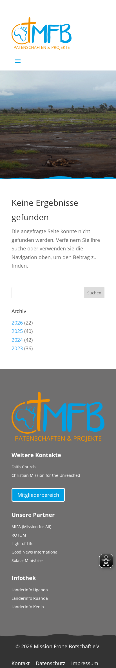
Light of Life (23, 544)
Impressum (84, 664)
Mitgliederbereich (38, 494)
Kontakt (21, 664)
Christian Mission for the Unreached (46, 475)
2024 (17, 339)
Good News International (35, 552)
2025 (17, 331)
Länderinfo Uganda (30, 590)
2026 (17, 322)
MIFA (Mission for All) (31, 527)
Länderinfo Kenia (28, 607)
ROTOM (19, 535)
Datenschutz (50, 664)
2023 (17, 348)
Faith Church (24, 467)
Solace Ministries (28, 561)
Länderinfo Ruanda (30, 598)
